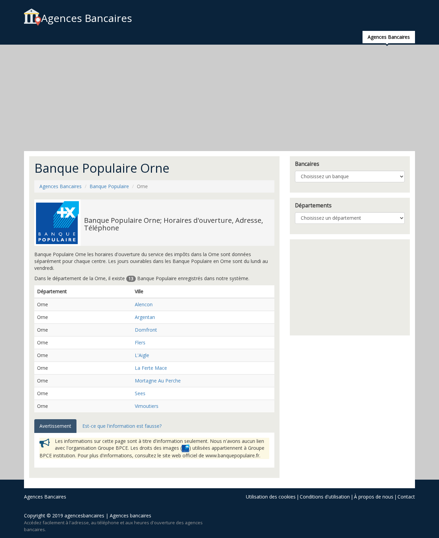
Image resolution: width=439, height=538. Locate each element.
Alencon (144, 304)
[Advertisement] (219, 98)
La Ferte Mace (151, 368)
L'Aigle (142, 355)
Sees (140, 393)
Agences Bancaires (86, 18)
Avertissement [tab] (55, 426)
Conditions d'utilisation (325, 496)
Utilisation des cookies (271, 496)
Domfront (146, 330)
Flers (140, 342)
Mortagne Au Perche (158, 380)
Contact (406, 496)
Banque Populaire (109, 186)
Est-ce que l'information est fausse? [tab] (122, 426)
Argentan (145, 317)
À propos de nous (373, 496)
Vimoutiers (146, 406)
